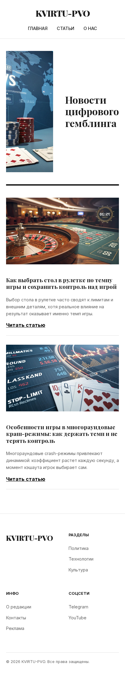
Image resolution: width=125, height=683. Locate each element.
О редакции (18, 606)
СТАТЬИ (65, 28)
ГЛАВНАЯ (38, 28)
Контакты (16, 617)
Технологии (81, 558)
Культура (78, 569)
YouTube (77, 617)
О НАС (90, 28)
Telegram (78, 606)
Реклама (15, 628)
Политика (79, 548)
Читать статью (25, 325)
